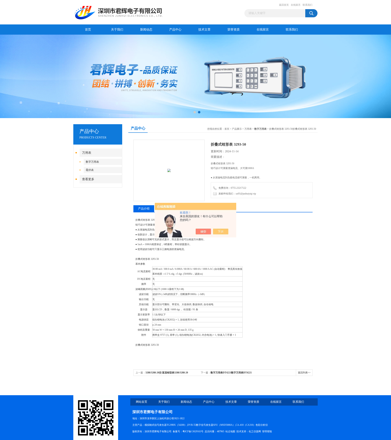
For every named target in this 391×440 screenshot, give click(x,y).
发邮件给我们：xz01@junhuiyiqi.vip (236, 193)
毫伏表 (90, 169)
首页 (88, 29)
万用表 (86, 152)
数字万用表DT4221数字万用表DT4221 (231, 372)
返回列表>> (304, 372)
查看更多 (88, 179)
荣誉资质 (233, 29)
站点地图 (230, 431)
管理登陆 (267, 431)
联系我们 (307, 4)
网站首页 (141, 401)
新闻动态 (146, 29)
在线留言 (296, 4)
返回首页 (284, 4)
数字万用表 (92, 161)
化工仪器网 (255, 431)
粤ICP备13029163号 (192, 431)
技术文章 (204, 29)
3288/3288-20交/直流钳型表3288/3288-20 (166, 372)
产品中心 (175, 29)
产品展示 (237, 128)
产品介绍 (143, 208)
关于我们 (117, 29)
